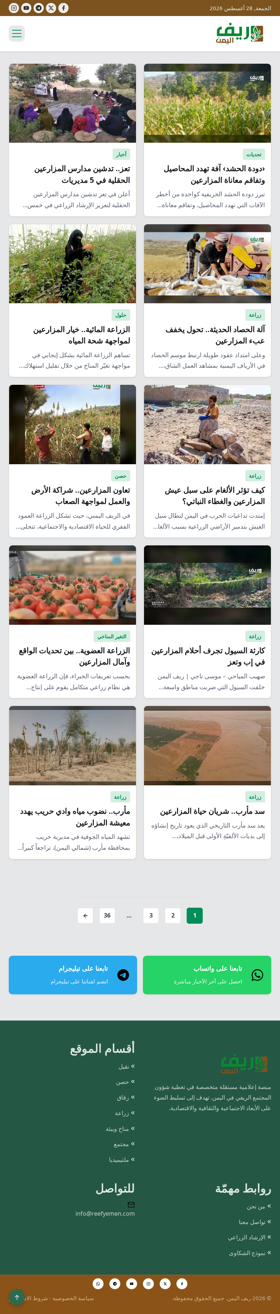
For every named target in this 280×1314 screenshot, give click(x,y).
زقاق (123, 1097)
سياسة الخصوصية (73, 1298)
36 (107, 915)
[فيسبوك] (63, 8)
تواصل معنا (252, 1222)
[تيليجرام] (39, 8)
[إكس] (51, 8)
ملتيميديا (119, 1160)
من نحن (256, 1206)
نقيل (123, 1066)
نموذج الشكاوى (247, 1253)
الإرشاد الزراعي (246, 1237)
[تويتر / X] (165, 1283)
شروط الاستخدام (28, 1298)
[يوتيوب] (26, 8)
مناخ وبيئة (117, 1129)
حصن (122, 1082)
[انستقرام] (148, 1283)
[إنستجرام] (14, 8)
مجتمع (121, 1144)
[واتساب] (98, 1283)
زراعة (122, 1113)
